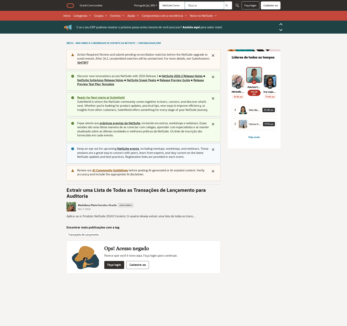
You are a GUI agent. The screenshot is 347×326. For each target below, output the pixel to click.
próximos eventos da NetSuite (120, 123)
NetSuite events (128, 148)
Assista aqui (191, 27)
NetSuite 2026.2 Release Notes (182, 76)
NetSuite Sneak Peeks (141, 80)
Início (66, 15)
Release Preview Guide (175, 80)
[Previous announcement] (280, 24)
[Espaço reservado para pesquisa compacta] (237, 5)
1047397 (82, 62)
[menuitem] (91, 5)
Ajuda (131, 15)
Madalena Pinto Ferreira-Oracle (97, 205)
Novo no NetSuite (201, 15)
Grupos (98, 15)
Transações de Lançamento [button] (83, 234)
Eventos (115, 15)
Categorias (80, 15)
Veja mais (254, 137)
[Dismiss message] (213, 55)
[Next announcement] (280, 30)
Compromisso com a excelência (162, 15)
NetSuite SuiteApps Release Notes (100, 80)
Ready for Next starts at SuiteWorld (101, 97)
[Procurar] (228, 5)
